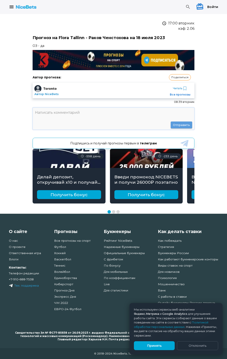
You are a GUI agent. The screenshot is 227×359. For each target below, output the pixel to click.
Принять (154, 346)
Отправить (181, 125)
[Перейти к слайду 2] (113, 211)
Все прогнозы (180, 94)
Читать (177, 88)
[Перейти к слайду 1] (109, 211)
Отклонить (198, 346)
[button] (180, 77)
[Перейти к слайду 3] (118, 211)
